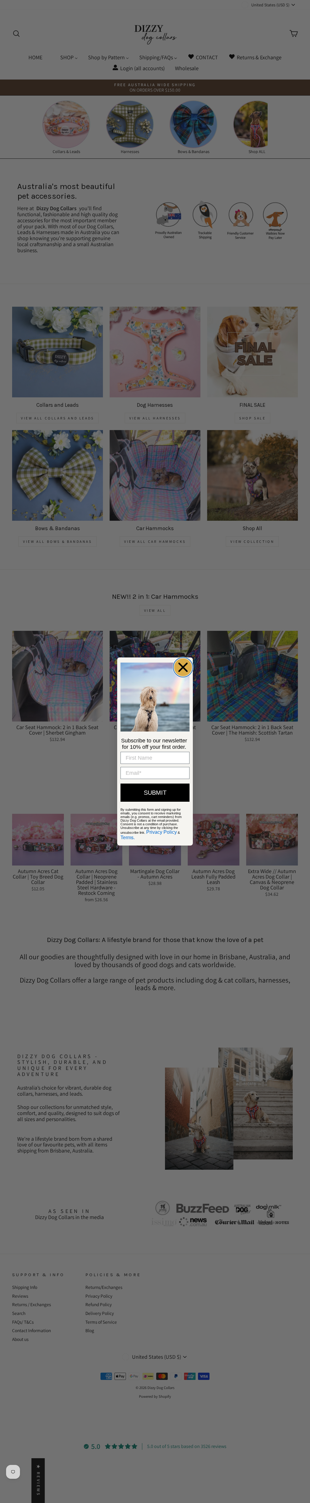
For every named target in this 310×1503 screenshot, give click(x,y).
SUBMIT (155, 792)
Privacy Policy (161, 832)
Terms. (127, 837)
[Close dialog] (183, 667)
